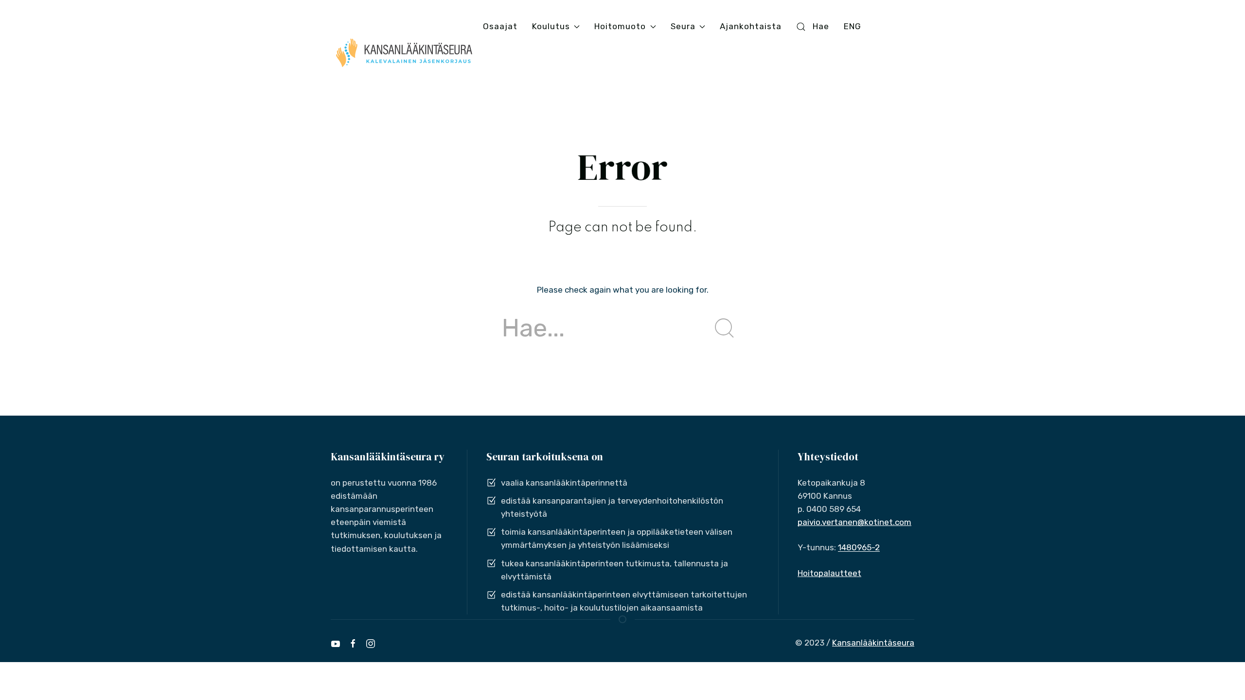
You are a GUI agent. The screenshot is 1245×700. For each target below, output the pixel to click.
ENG (852, 26)
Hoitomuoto (620, 26)
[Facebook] (353, 643)
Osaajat (500, 26)
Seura (683, 26)
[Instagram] (370, 643)
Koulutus (551, 26)
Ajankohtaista (751, 26)
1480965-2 (859, 547)
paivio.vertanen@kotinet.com (854, 522)
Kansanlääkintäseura (873, 643)
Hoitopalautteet (829, 573)
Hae (821, 26)
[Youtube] (335, 643)
